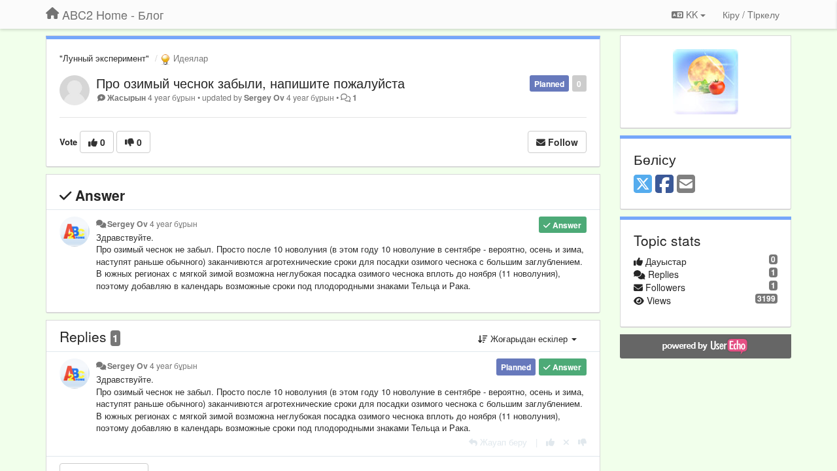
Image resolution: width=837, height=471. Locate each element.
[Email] (686, 184)
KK (691, 14)
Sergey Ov (264, 97)
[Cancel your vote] (566, 442)
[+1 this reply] (550, 442)
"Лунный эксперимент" (104, 58)
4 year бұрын (173, 224)
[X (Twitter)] (643, 184)
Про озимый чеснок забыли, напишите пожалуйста (250, 82)
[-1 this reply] (582, 442)
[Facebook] (664, 184)
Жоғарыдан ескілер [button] (529, 338)
